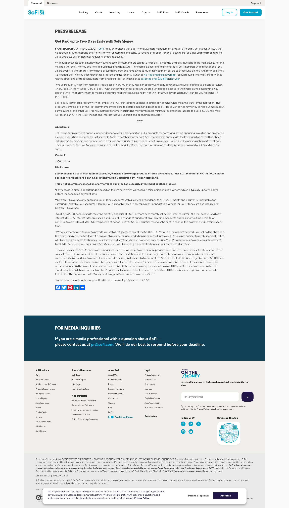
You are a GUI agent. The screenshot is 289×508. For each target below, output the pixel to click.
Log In (229, 12)
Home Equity (41, 398)
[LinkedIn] (190, 424)
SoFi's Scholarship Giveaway (85, 419)
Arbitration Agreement (223, 409)
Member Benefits (115, 393)
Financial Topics (79, 379)
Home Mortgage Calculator (84, 400)
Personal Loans (42, 379)
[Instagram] (183, 431)
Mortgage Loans (42, 393)
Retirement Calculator (81, 414)
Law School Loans (43, 421)
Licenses (148, 389)
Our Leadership (115, 379)
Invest (38, 407)
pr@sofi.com (102, 344)
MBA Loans (40, 426)
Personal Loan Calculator (83, 405)
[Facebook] (183, 424)
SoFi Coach (40, 431)
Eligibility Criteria (152, 398)
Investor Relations (116, 389)
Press (110, 384)
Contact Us (113, 398)
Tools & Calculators (80, 389)
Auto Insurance (42, 403)
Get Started (250, 12)
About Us (112, 375)
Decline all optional (198, 495)
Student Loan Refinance (45, 384)
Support (256, 3)
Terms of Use (150, 379)
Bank (37, 375)
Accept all (225, 495)
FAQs (110, 412)
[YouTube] (190, 431)
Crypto (38, 417)
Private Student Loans (45, 389)
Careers (111, 403)
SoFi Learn (76, 375)
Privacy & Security (152, 375)
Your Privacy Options (124, 417)
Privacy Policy (203, 409)
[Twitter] (198, 424)
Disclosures (149, 384)
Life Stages (76, 384)
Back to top (150, 416)
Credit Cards (41, 412)
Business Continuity (153, 407)
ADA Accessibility (152, 403)
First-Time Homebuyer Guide (85, 410)
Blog (110, 407)
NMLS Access (150, 393)
